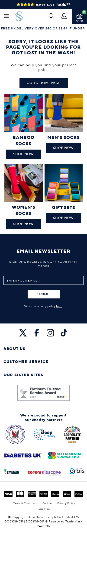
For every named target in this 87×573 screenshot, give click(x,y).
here (59, 306)
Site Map (44, 509)
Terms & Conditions (25, 503)
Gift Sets (63, 207)
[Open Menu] (6, 16)
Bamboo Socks (23, 141)
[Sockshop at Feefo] (43, 393)
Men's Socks (63, 137)
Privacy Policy (66, 503)
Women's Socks (23, 210)
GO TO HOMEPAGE (44, 83)
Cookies (47, 503)
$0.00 (79, 21)
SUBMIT (43, 294)
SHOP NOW (23, 154)
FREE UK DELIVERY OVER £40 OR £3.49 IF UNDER (43, 28)
